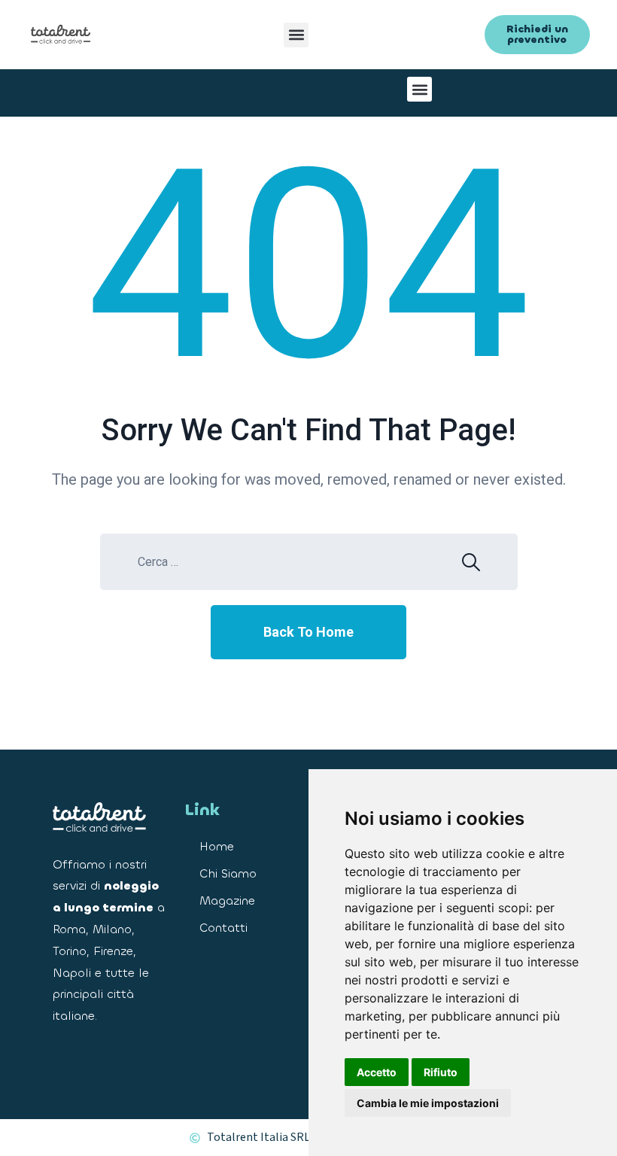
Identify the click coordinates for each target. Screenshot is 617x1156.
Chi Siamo (228, 873)
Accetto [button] (377, 1072)
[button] (296, 35)
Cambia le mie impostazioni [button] (428, 1103)
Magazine (227, 900)
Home (216, 846)
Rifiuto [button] (440, 1072)
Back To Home (308, 632)
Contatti (223, 927)
